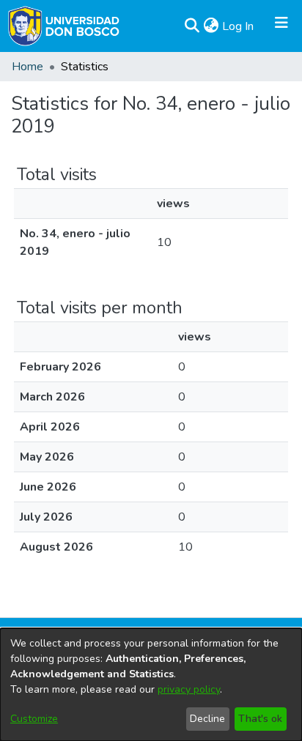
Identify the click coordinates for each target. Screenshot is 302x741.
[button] (192, 26)
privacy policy (189, 689)
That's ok (260, 719)
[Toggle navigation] (281, 26)
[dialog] (151, 684)
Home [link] (27, 67)
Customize (34, 719)
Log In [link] (238, 26)
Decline (207, 719)
